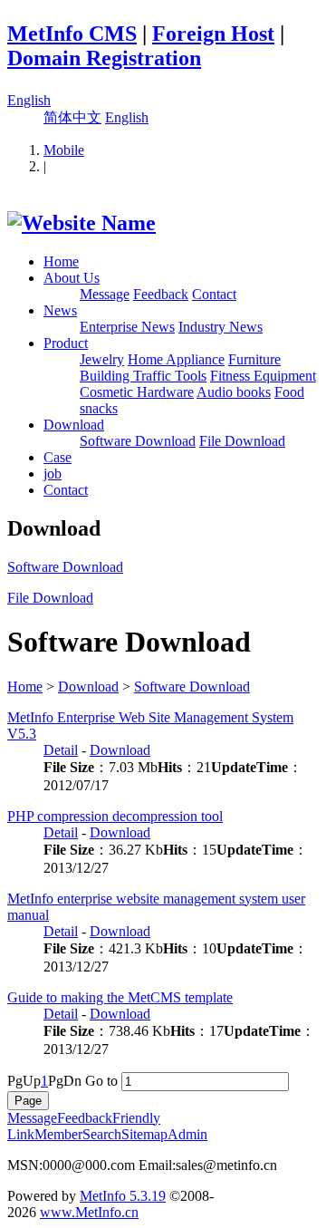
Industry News (220, 326)
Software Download (138, 441)
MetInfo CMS (72, 33)
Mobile (63, 150)
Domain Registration (104, 58)
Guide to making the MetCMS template (120, 997)
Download (73, 424)
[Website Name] (81, 223)
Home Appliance (176, 359)
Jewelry (102, 359)
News (60, 310)
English (29, 100)
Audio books (234, 392)
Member (58, 1134)
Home (61, 261)
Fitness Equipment (263, 375)
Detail (60, 750)
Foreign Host (213, 33)
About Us (71, 277)
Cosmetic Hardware (137, 392)
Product (65, 343)
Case (57, 457)
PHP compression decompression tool (115, 816)
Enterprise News (127, 326)
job (52, 473)
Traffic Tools (169, 375)
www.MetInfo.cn (89, 1212)
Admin (187, 1134)
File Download (242, 441)
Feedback (160, 294)
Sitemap (144, 1134)
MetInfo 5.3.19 (123, 1196)
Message (104, 294)
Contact (214, 294)
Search (101, 1134)
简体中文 (72, 117)
